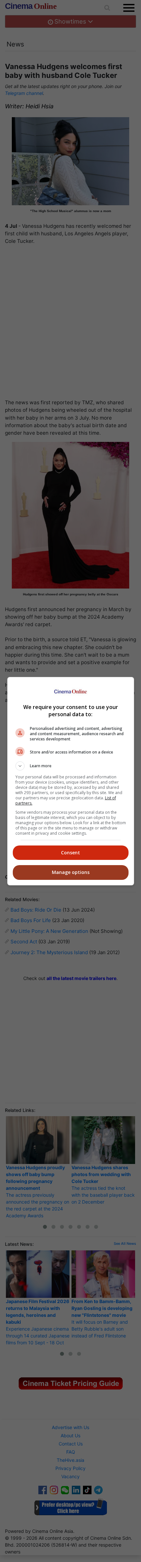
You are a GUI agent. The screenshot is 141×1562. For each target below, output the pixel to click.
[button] (70, 766)
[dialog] (70, 781)
